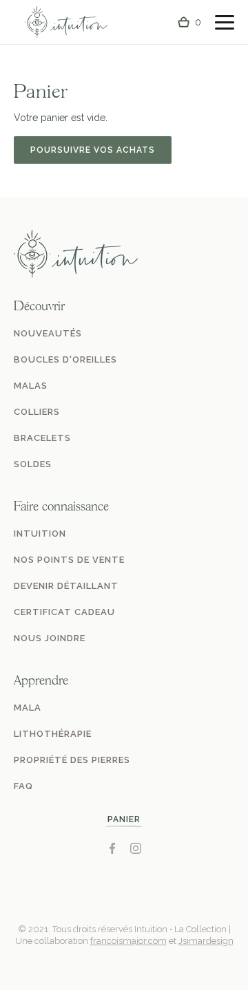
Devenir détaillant (66, 586)
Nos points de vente (69, 560)
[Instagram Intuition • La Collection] (136, 848)
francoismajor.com (128, 941)
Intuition (40, 533)
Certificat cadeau (64, 612)
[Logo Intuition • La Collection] (66, 22)
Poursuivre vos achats (92, 150)
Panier (124, 819)
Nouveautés (48, 333)
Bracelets (42, 438)
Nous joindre (49, 638)
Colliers (37, 412)
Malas (31, 385)
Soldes (33, 464)
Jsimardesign (206, 941)
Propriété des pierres (72, 760)
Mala (27, 707)
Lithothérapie (53, 734)
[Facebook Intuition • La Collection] (112, 848)
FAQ (23, 786)
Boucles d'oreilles (65, 359)
